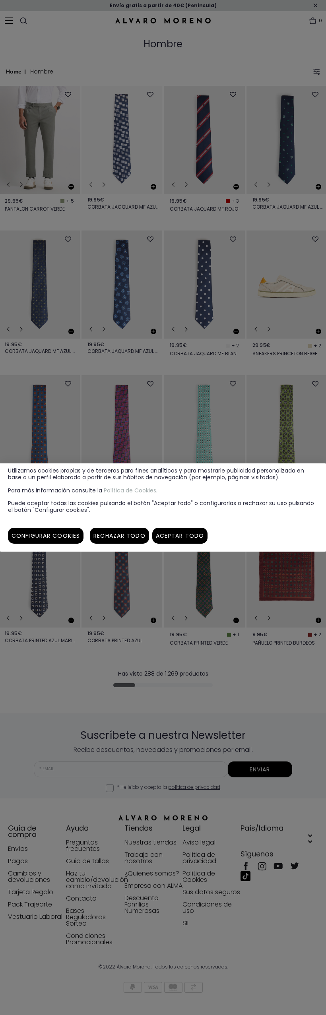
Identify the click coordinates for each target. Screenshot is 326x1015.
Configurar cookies (46, 536)
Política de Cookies (130, 490)
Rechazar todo (119, 536)
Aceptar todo (180, 536)
